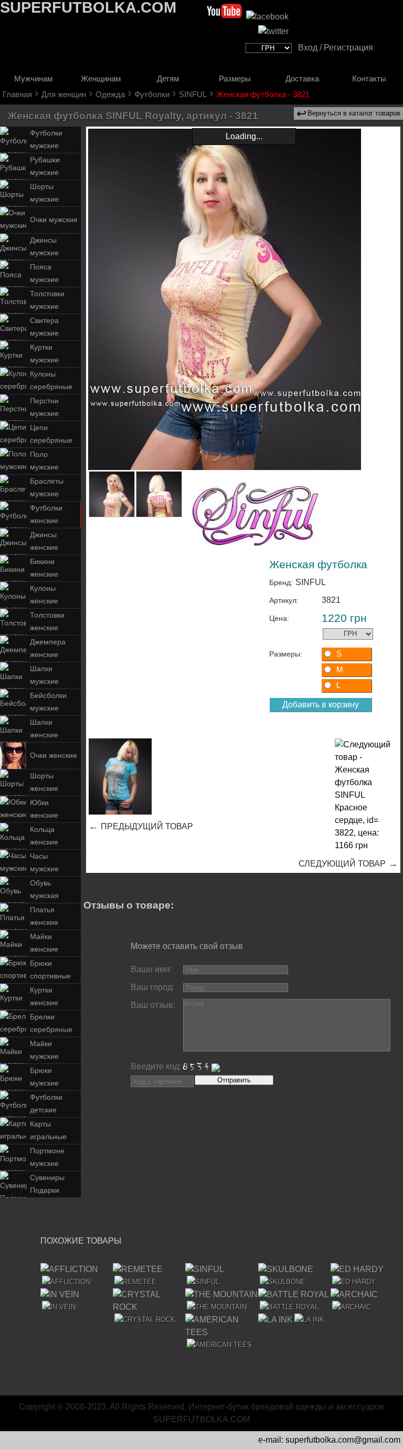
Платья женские (44, 916)
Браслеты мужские (46, 487)
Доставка (302, 78)
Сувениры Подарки (47, 1184)
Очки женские (53, 755)
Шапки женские (44, 728)
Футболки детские (46, 1103)
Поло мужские (44, 461)
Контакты (369, 78)
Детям (168, 78)
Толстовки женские (47, 621)
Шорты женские (44, 782)
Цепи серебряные (51, 434)
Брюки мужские (44, 1077)
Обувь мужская (44, 889)
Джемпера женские (48, 648)
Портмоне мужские (47, 1157)
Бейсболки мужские (48, 702)
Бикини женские (44, 568)
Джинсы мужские (44, 246)
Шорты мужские (44, 193)
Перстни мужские (44, 407)
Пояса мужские (44, 273)
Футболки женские (46, 514)
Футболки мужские (46, 139)
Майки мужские (44, 1050)
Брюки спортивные (50, 970)
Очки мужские (54, 220)
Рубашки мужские (45, 166)
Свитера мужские (44, 327)
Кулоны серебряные (51, 380)
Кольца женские (44, 836)
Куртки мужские (44, 353)
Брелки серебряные (51, 1023)
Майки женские (44, 943)
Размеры (235, 78)
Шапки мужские (44, 675)
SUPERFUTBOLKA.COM (201, 1419)
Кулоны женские (44, 595)
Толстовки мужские (47, 300)
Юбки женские (44, 809)
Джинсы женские (44, 541)
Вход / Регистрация (335, 47)
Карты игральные (48, 1130)
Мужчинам (33, 78)
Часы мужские (44, 862)
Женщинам (101, 78)
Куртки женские (44, 996)
